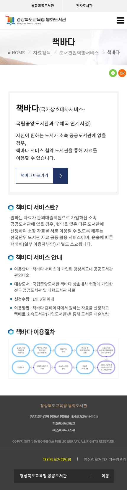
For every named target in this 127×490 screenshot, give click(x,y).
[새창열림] (113, 76)
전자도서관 (84, 6)
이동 (105, 476)
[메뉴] (120, 22)
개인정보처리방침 (57, 459)
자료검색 (42, 52)
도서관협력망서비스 (79, 52)
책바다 (113, 52)
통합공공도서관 (42, 6)
